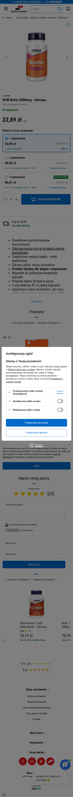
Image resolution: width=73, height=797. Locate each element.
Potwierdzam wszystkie (36, 422)
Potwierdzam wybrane (36, 432)
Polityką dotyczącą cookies (21, 369)
